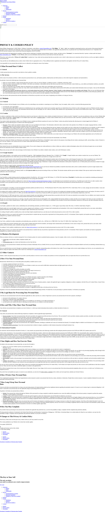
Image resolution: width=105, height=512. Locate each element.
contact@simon (37, 249)
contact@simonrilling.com (45, 48)
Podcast (4, 16)
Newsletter (5, 434)
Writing (7, 7)
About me (5, 5)
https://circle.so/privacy (32, 227)
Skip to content (3, 0)
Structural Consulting (10, 13)
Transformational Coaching (12, 12)
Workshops (8, 18)
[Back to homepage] (7, 2)
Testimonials (8, 9)
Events (4, 17)
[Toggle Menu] (0, 3)
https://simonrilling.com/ (5, 54)
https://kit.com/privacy (31, 191)
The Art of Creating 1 (10, 21)
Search (1, 24)
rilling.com (43, 249)
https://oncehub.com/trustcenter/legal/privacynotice (40, 181)
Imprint (4, 431)
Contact (4, 22)
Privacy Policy (6, 433)
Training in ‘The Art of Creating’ (13, 14)
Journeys (8, 19)
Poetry (7, 8)
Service (4, 10)
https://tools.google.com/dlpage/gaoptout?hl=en (30, 166)
